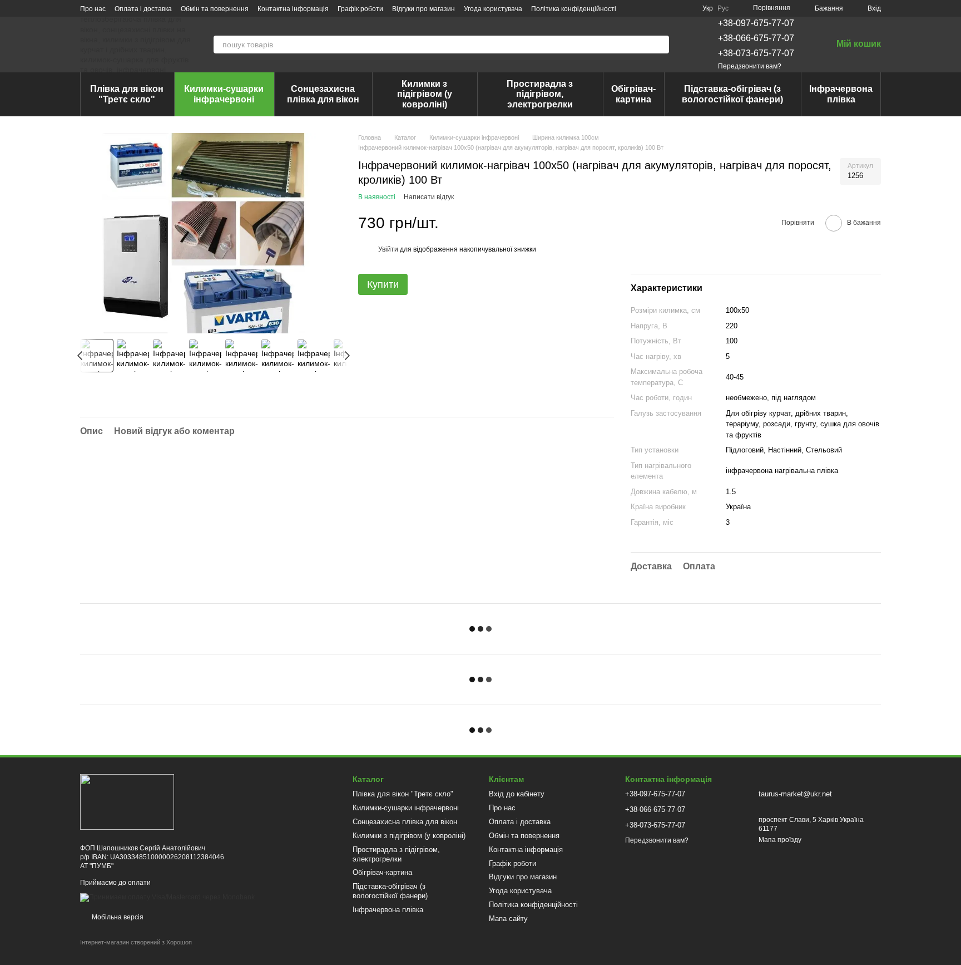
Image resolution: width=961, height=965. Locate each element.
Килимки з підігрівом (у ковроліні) (424, 94)
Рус (723, 8)
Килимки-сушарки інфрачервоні (224, 94)
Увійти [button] (388, 249)
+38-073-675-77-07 (756, 53)
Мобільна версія (116, 917)
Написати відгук (429, 197)
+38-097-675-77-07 (756, 23)
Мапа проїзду (780, 840)
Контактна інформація (293, 9)
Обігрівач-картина (633, 94)
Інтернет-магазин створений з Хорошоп (136, 942)
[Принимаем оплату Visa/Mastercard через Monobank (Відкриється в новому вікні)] (167, 897)
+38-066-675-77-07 (756, 38)
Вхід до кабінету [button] (516, 794)
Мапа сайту (508, 918)
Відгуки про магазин (423, 9)
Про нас (93, 9)
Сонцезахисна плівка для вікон (323, 94)
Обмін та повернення (215, 9)
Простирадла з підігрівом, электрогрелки (540, 94)
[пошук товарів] (660, 44)
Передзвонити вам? (749, 66)
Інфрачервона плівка (841, 94)
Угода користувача (493, 9)
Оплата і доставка (143, 9)
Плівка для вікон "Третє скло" (127, 94)
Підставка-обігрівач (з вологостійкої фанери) (732, 94)
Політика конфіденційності (573, 9)
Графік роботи (360, 9)
